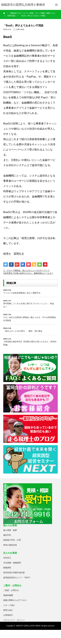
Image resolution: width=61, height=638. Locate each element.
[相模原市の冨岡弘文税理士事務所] (23, 5)
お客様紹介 (8, 615)
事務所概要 (8, 595)
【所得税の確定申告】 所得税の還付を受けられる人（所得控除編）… (29, 343)
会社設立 (7, 558)
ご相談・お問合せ (11, 590)
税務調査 (7, 568)
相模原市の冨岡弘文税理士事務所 (28, 626)
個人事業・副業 (10, 530)
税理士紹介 (8, 610)
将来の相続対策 (10, 545)
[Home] (4, 13)
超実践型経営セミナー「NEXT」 (17, 577)
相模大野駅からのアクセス (15, 600)
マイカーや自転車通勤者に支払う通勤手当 (21, 293)
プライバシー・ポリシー (14, 620)
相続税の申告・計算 (12, 540)
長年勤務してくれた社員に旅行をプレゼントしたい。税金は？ (28, 305)
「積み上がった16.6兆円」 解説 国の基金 (22, 331)
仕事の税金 (20, 29)
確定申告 (7, 535)
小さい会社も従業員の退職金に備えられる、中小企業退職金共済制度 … (29, 319)
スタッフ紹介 (9, 605)
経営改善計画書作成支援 (14, 572)
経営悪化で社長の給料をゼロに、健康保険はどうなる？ (29, 273)
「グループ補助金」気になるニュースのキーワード (27, 270)
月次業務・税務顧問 (12, 563)
